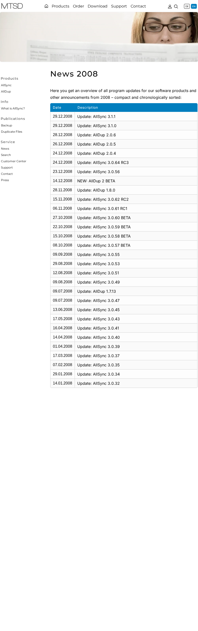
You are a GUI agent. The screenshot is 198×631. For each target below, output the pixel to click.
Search (6, 155)
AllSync (6, 85)
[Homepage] (46, 6)
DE (187, 6)
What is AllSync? (13, 108)
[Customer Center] (170, 6)
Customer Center (13, 161)
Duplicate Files (11, 131)
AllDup (6, 91)
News (5, 148)
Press (5, 180)
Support (7, 167)
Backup (6, 125)
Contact (7, 174)
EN (194, 6)
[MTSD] (12, 6)
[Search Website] (176, 6)
